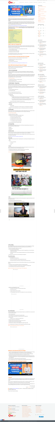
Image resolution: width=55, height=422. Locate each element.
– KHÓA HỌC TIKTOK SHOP (25, 416)
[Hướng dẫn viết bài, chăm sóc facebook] (21, 10)
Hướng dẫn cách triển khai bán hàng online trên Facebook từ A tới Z (19, 62)
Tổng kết (10, 42)
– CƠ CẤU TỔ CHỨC (37, 407)
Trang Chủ (38, 0)
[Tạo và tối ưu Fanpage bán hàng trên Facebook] (0, 211)
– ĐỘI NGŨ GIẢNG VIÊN (38, 411)
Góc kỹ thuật (10, 17)
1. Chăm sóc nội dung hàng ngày (13, 33)
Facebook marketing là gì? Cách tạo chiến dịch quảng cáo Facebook (19, 25)
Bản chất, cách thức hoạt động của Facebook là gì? (17, 136)
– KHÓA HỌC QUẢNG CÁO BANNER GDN (42, 12)
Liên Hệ (46, 0)
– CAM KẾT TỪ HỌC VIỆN (38, 412)
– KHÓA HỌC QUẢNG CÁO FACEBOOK (41, 14)
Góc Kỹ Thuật (44, 0)
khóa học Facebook (15, 388)
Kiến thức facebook (13, 17)
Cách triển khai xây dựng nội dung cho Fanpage (14, 32)
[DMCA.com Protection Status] (10, 413)
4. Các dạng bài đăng (12, 35)
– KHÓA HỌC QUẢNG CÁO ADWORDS (41, 10)
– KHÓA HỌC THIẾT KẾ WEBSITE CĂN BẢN (42, 16)
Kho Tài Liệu (41, 0)
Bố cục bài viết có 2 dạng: (13, 39)
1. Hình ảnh (12, 37)
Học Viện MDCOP (17, 27)
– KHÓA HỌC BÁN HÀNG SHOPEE (26, 414)
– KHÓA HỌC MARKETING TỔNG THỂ (42, 7)
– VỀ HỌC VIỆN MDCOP (38, 406)
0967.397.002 (13, 411)
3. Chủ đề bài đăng (12, 34)
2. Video (12, 38)
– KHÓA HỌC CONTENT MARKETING (41, 20)
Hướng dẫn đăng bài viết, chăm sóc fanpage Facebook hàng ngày (17, 16)
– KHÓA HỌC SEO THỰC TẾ (41, 8)
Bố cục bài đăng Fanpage (13, 40)
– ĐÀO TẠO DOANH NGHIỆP (41, 17)
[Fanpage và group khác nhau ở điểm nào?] (54, 211)
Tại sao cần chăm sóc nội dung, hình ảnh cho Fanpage (15, 31)
